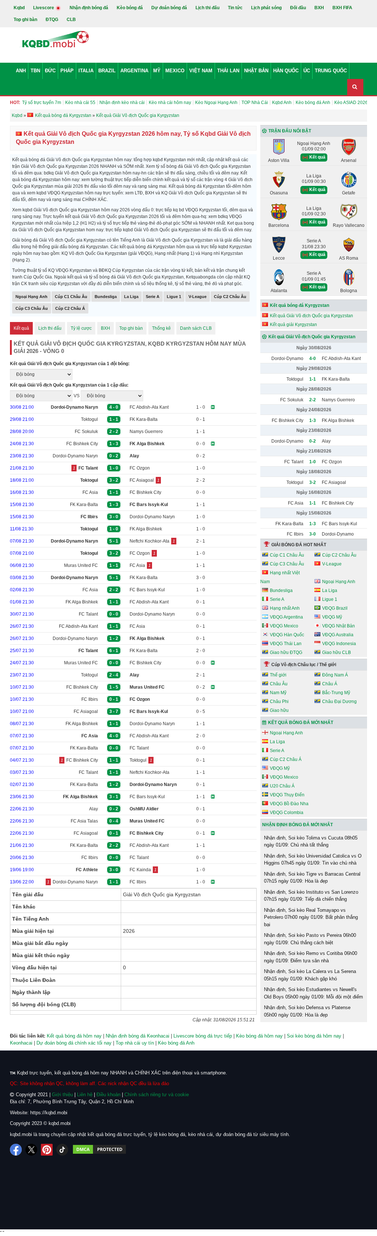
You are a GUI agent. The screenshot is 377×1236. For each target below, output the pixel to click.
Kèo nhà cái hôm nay (170, 102)
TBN (35, 70)
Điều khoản (108, 1094)
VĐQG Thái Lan (286, 643)
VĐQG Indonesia (339, 643)
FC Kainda (140, 869)
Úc (306, 70)
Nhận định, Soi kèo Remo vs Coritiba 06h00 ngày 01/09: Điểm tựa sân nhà (310, 957)
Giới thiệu (62, 1094)
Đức (50, 70)
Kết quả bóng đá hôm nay (74, 1036)
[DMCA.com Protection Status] (99, 1150)
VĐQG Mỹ (332, 617)
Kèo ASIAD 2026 (351, 102)
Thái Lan (228, 70)
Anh (21, 70)
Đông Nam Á (335, 675)
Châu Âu (279, 683)
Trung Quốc (331, 70)
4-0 (312, 358)
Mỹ (157, 70)
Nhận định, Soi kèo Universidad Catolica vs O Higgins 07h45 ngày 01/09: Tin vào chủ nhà (313, 859)
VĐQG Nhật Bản (338, 626)
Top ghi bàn (25, 19)
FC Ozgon (140, 468)
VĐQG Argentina (286, 617)
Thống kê (161, 328)
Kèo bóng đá (130, 7)
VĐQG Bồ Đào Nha (289, 803)
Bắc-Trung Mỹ (336, 692)
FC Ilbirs (89, 699)
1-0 (312, 461)
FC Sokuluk (86, 431)
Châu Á (329, 683)
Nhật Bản (256, 70)
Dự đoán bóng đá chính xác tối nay (74, 1043)
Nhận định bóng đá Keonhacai (137, 1036)
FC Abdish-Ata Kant (149, 407)
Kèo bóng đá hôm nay (259, 1036)
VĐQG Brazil (335, 608)
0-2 (312, 441)
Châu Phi (279, 701)
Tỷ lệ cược (81, 328)
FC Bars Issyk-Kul (147, 589)
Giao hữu (279, 710)
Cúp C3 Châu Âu (31, 308)
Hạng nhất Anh (285, 608)
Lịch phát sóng (266, 7)
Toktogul (89, 419)
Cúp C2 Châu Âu (230, 296)
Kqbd (19, 7)
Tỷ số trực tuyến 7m (41, 102)
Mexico (174, 70)
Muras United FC (81, 565)
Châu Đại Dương (339, 701)
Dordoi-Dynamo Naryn (75, 455)
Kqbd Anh (282, 102)
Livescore (44, 7)
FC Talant (88, 614)
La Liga (131, 296)
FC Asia (90, 492)
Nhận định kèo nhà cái (122, 102)
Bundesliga (106, 296)
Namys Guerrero (146, 431)
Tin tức (235, 7)
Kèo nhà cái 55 (80, 102)
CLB (71, 19)
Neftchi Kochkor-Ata (149, 541)
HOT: (15, 102)
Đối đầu (298, 7)
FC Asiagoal (142, 480)
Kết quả (21, 328)
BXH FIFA (342, 7)
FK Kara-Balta (144, 419)
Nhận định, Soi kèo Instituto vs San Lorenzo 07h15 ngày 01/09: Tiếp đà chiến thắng (311, 895)
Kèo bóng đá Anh (313, 102)
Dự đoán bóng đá (169, 7)
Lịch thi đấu (207, 7)
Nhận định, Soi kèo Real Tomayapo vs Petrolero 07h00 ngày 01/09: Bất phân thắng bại (311, 917)
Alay (93, 808)
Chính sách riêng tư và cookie (156, 1094)
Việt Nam (200, 70)
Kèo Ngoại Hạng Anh (216, 102)
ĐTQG (52, 19)
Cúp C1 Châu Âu (71, 296)
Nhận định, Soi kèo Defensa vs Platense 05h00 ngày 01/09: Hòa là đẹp (307, 1011)
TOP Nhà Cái (255, 102)
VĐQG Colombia (286, 812)
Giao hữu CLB (336, 652)
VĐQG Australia (337, 634)
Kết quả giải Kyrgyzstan (293, 324)
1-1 (312, 379)
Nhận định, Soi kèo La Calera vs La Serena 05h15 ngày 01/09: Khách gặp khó (310, 975)
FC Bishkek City (82, 443)
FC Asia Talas (84, 821)
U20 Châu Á (282, 786)
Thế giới (278, 675)
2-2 (312, 399)
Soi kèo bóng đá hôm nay (314, 1036)
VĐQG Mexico (284, 626)
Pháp (67, 70)
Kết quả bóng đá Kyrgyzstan (299, 305)
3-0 (312, 534)
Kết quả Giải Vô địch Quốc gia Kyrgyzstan (311, 315)
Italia (86, 70)
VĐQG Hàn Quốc (287, 634)
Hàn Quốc (286, 70)
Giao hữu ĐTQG (286, 652)
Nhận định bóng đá (89, 7)
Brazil (107, 70)
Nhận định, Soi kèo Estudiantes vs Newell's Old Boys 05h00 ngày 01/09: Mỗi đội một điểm (313, 993)
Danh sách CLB (196, 328)
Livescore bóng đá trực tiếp (202, 1036)
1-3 (312, 420)
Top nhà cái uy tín (135, 1043)
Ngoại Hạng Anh (31, 296)
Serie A (152, 296)
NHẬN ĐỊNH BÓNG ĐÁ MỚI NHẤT (297, 824)
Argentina (134, 70)
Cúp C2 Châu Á (70, 308)
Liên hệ (84, 1094)
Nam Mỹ (278, 692)
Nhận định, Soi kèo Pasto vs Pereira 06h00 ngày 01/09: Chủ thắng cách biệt (310, 938)
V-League (197, 296)
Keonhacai (21, 1043)
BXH (319, 7)
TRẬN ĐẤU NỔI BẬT (289, 131)
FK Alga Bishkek (146, 529)
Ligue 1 (174, 296)
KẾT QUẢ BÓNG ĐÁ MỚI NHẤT (300, 722)
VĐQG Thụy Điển (287, 794)
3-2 (312, 482)
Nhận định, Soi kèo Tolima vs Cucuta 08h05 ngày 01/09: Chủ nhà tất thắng (310, 841)
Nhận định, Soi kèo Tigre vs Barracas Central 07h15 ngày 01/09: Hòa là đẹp (312, 877)
